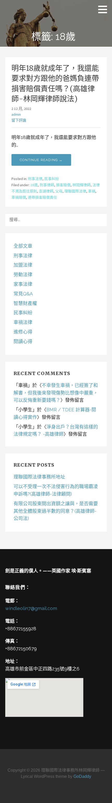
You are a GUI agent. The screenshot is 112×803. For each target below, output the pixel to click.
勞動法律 (23, 274)
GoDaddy (82, 776)
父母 (59, 191)
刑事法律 (35, 178)
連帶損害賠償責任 (42, 197)
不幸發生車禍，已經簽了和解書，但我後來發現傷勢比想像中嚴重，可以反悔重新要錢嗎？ (56, 393)
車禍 (91, 191)
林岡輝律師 (81, 185)
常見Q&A (23, 293)
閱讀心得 (23, 341)
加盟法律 (23, 265)
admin (16, 114)
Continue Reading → (41, 160)
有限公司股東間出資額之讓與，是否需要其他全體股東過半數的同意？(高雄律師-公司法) (56, 511)
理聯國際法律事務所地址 (39, 477)
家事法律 (23, 284)
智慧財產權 (25, 303)
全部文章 (23, 246)
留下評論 (18, 120)
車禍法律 (23, 322)
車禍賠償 (18, 197)
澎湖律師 (46, 191)
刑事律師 (47, 185)
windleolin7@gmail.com (31, 608)
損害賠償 (63, 185)
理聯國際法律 (75, 191)
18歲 (34, 185)
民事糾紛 (51, 178)
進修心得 (23, 332)
